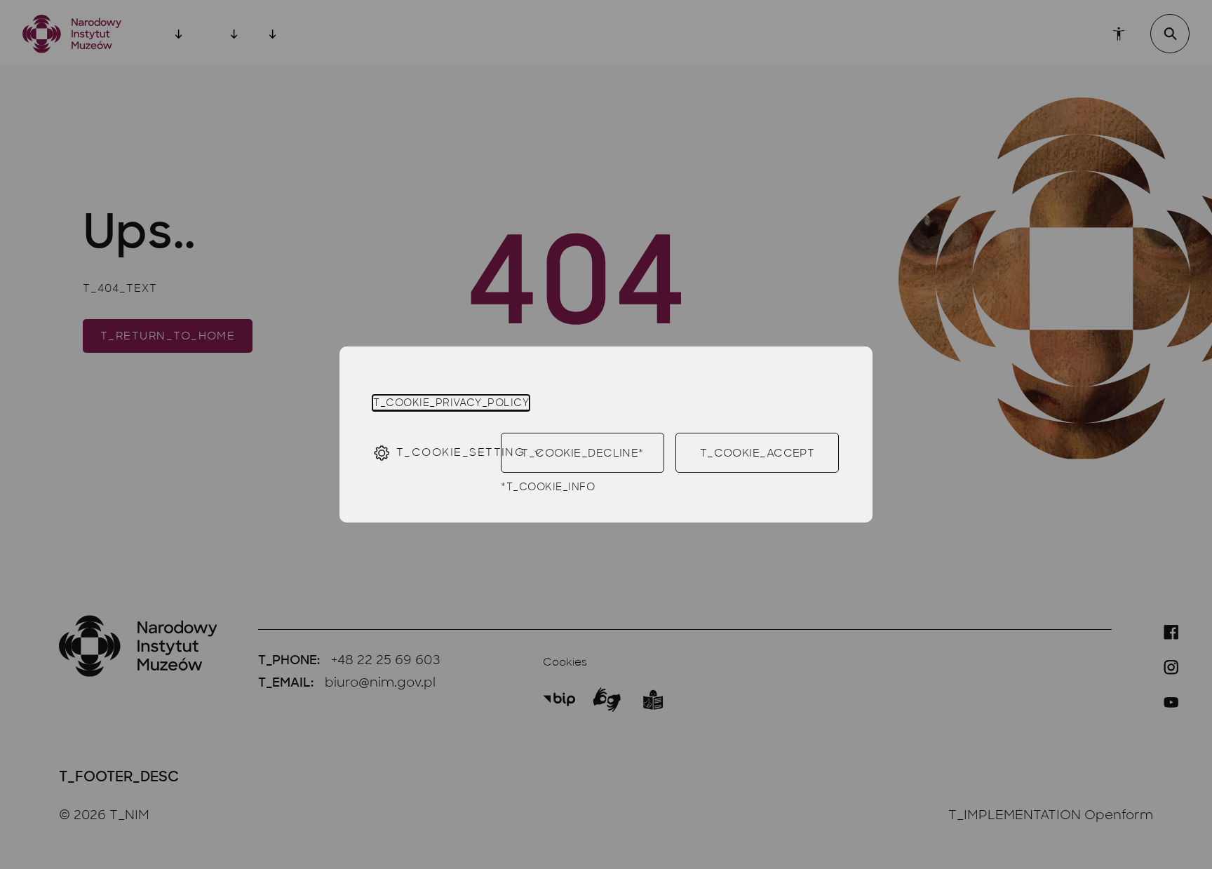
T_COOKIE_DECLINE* (582, 452)
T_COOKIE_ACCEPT (757, 452)
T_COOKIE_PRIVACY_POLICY (451, 402)
